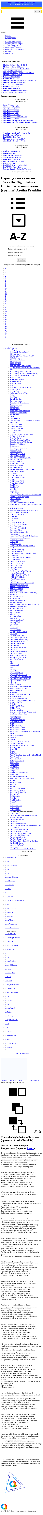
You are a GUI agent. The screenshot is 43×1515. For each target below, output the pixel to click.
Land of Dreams (15, 630)
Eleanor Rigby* (15, 450)
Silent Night (14, 774)
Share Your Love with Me (19, 772)
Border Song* (15, 409)
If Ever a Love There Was (19, 585)
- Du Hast (11, 79)
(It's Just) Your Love (17, 608)
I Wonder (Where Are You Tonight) (22, 583)
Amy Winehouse (11, 924)
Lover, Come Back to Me (18, 651)
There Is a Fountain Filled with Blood (23, 849)
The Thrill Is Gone (16, 843)
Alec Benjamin (10, 1043)
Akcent (7, 1004)
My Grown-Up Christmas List (20, 677)
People (12, 724)
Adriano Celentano (12, 877)
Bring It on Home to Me (18, 413)
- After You (11, 109)
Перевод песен (10, 38)
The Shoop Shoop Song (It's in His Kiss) (24, 841)
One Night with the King (18, 714)
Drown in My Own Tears (18, 448)
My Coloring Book (16, 673)
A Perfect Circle (10, 1035)
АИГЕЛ (8, 977)
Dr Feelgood (14, 446)
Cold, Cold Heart (16, 424)
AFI (6, 953)
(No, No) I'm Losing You (18, 698)
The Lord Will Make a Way (19, 835)
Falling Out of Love (17, 463)
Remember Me (15, 747)
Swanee (12, 804)
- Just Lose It (11, 86)
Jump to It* (14, 618)
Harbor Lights (15, 493)
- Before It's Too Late (17, 169)
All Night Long (15, 377)
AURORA (9, 941)
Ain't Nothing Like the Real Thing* (22, 375)
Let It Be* (13, 634)
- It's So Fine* (14, 139)
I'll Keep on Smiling (17, 549)
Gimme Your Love (16, 475)
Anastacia (8, 1031)
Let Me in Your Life (17, 636)
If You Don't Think (16, 591)
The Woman (14, 847)
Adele (7, 869)
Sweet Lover (14, 808)
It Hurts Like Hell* (16, 602)
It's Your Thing (15, 612)
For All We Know (16, 467)
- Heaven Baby (17, 133)
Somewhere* (14, 794)
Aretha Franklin (33, 1081)
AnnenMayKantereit (12, 938)
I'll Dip (12, 548)
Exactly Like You (16, 461)
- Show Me (11, 119)
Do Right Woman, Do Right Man (21, 434)
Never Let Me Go (16, 690)
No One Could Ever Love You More (22, 700)
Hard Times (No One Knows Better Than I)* (25, 495)
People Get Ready (16, 726)
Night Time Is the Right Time (20, 694)
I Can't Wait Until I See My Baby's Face (24, 536)
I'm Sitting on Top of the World (20, 557)
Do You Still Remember (18, 436)
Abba (7, 861)
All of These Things (17, 379)
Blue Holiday (14, 407)
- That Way (11, 137)
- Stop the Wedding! (12, 157)
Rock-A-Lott (14, 757)
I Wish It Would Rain (17, 577)
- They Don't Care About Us (19, 80)
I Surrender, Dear (16, 567)
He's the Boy (14, 501)
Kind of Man (14, 626)
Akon (7, 873)
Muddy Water (14, 671)
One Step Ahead (15, 716)
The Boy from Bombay (18, 823)
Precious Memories (16, 735)
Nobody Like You (16, 702)
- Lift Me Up (12, 115)
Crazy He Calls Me (16, 428)
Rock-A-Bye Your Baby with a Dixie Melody (26, 755)
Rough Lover (14, 763)
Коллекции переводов (13, 47)
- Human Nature (15, 90)
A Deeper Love (15, 354)
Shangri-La (14, 771)
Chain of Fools (15, 418)
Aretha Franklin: (11, 348)
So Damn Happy (16, 782)
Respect (12, 751)
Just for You (14, 624)
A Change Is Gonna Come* (19, 352)
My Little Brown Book (18, 681)
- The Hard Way (16, 69)
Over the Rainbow (16, 722)
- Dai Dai (15, 65)
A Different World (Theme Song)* (22, 356)
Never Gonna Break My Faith (20, 686)
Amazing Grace (15, 381)
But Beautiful (14, 415)
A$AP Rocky (10, 920)
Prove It (12, 739)
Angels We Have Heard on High (21, 387)
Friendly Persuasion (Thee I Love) (22, 469)
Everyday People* (16, 460)
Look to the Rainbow (17, 643)
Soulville (13, 798)
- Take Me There (11, 77)
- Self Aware (12, 71)
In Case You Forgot (16, 596)
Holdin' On (14, 516)
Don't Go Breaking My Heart (20, 440)
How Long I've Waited (18, 528)
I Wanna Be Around (17, 573)
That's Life (13, 821)
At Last (12, 395)
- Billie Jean (13, 67)
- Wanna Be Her (11, 105)
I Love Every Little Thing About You (23, 553)
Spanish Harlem (15, 800)
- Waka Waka (18, 73)
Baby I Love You (16, 401)
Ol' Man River (15, 708)
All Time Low (10, 988)
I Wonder (13, 581)
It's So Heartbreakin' (17, 610)
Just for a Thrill (15, 622)
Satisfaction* (14, 765)
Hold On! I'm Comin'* (17, 514)
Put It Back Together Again (19, 741)
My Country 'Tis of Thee (18, 675)
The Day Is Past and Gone (19, 829)
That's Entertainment (17, 819)
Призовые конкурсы (13, 42)
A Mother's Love (16, 358)
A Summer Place (15, 364)
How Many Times (16, 530)
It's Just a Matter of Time (18, 606)
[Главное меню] (17, 30)
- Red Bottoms (11, 151)
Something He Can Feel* (18, 792)
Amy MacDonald (11, 1020)
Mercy (12, 661)
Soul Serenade (15, 796)
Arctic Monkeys (11, 865)
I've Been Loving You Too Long (21, 571)
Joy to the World (15, 616)
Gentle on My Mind (17, 471)
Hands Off (13, 491)
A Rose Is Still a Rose (17, 360)
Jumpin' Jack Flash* (17, 620)
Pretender (13, 737)
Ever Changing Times (17, 454)
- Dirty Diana (14, 82)
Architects (8, 1047)
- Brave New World (14, 141)
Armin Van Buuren (12, 928)
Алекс (30, 1148)
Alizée (7, 957)
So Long (13, 784)
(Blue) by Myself (16, 405)
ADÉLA (8, 1012)
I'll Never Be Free (16, 551)
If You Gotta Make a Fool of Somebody (23, 593)
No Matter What (15, 696)
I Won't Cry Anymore (17, 579)
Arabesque (9, 1000)
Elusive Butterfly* (16, 452)
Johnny (12, 614)
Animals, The (10, 973)
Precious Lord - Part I (17, 727)
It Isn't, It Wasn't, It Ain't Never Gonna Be (24, 604)
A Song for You (15, 362)
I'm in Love (14, 555)
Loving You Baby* (16, 653)
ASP (7, 1024)
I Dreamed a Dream (16, 540)
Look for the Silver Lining (19, 639)
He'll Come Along (16, 499)
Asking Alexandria (11, 992)
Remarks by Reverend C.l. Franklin (22, 745)
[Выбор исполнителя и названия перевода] (18, 210)
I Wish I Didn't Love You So (20, 575)
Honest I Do (14, 518)
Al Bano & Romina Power (14, 900)
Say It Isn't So (14, 767)
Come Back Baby (16, 426)
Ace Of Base (9, 885)
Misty (12, 663)
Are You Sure (14, 391)
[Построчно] (17, 1116)
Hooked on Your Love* (18, 522)
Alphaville (9, 896)
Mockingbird (14, 665)
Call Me (12, 416)
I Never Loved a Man (17, 561)
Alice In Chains (10, 934)
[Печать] (35, 1133)
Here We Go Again (16, 508)
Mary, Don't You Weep (18, 657)
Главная (8, 36)
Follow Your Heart (16, 465)
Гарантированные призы (14, 44)
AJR (6, 1028)
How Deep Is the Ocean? (18, 524)
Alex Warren (9, 949)
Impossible (13, 594)
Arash (7, 904)
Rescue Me (14, 749)
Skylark (12, 780)
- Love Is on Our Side (15, 117)
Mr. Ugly (13, 669)
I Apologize (14, 534)
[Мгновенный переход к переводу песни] (18, 227)
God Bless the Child (17, 481)
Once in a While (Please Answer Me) (23, 712)
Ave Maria (13, 397)
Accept (7, 1039)
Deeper (12, 432)
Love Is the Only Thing (18, 647)
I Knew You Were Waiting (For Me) (22, 546)
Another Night (15, 389)
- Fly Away (11, 113)
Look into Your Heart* (17, 641)
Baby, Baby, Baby (16, 399)
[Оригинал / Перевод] (17, 1133)
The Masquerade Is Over (18, 837)
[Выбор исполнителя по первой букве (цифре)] (18, 244)
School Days (14, 769)
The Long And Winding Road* (21, 833)
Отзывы (8, 51)
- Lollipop (9, 153)
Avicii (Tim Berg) (11, 945)
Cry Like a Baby (15, 430)
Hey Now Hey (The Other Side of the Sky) (25, 510)
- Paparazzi (11, 88)
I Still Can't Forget (16, 565)
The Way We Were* (17, 845)
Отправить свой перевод (14, 49)
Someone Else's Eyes (17, 790)
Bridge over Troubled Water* (20, 411)
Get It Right (14, 473)
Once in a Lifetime (16, 710)
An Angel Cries (15, 383)
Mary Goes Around (16, 659)
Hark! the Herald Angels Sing (20, 497)
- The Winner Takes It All (14, 92)
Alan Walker (9, 912)
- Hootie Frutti (12, 167)
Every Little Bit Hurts (17, 456)
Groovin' (13, 489)
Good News (14, 485)
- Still (15, 165)
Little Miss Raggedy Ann (18, 638)
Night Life (13, 692)
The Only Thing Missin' (18, 839)
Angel (12, 385)
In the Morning (15, 598)
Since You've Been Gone (18, 776)
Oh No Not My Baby (17, 706)
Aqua (7, 996)
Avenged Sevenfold (12, 984)
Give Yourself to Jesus (17, 477)
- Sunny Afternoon (18, 120)
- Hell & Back (13, 161)
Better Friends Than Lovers (19, 403)
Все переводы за (22, 172)
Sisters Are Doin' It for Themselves (22, 778)
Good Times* (14, 487)
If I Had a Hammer (16, 589)
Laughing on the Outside (18, 632)
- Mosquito (9, 163)
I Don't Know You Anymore (20, 538)
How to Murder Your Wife (19, 532)
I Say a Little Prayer (17, 563)
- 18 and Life (11, 107)
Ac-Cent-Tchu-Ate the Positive (20, 366)
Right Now (14, 753)
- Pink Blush (12, 159)
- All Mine (20, 122)
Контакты (9, 53)
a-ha (6, 893)
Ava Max (8, 981)
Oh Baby (13, 704)
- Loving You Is (12, 135)
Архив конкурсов (12, 46)
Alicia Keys (9, 1016)
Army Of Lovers (11, 965)
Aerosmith (9, 916)
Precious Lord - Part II (17, 729)
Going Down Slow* (17, 483)
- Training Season (13, 84)
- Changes (11, 111)
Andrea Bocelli (10, 908)
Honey (12, 520)
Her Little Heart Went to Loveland (22, 503)
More (11, 667)
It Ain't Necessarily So (17, 600)
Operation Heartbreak (17, 720)
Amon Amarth (10, 1008)
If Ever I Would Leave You (19, 587)
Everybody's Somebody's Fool (20, 458)
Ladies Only (14, 628)
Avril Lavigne (10, 881)
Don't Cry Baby (15, 438)
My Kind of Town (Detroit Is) (20, 679)
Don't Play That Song (17, 444)
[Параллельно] (17, 1099)
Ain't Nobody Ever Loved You (20, 372)
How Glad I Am (15, 526)
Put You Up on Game (17, 743)
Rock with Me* (15, 759)
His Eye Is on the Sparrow (19, 512)
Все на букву (23, 1053)
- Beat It (12, 75)
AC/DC (8, 889)
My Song (13, 682)
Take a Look (14, 814)
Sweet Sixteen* (15, 810)
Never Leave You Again (18, 688)
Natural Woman (15, 684)
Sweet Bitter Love (16, 806)
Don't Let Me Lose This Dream (21, 442)
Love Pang (13, 649)
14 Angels (13, 350)
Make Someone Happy (18, 655)
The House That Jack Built (19, 831)
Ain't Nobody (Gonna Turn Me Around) (24, 373)
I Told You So (14, 569)
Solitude (12, 786)
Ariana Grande (10, 857)
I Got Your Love (15, 544)
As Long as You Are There (19, 393)
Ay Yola (8, 969)
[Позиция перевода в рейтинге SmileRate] (39, 1133)
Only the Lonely (15, 718)
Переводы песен (15, 1081)
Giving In (13, 479)
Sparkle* (13, 802)
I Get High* (14, 542)
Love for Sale (14, 645)
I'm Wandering (15, 559)
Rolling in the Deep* (17, 761)
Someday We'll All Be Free (19, 788)
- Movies (12, 155)
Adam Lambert (10, 961)
